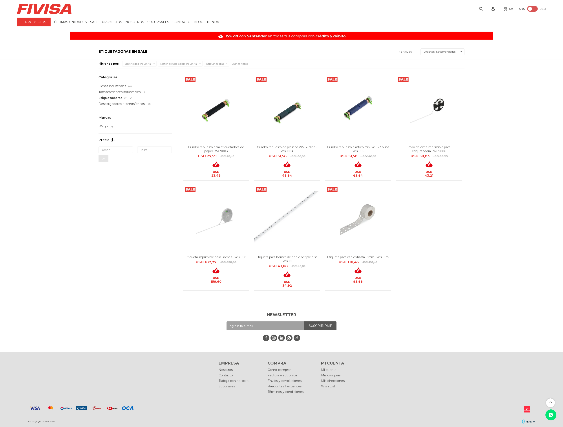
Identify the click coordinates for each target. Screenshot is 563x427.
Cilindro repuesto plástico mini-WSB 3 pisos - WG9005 (358, 149)
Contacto (181, 22)
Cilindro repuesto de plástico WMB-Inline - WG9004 (287, 149)
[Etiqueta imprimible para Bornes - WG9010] (216, 218)
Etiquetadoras (215, 63)
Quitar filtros (240, 63)
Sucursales (158, 22)
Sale (94, 22)
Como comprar (279, 370)
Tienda (213, 22)
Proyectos (112, 22)
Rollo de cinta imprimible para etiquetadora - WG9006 (429, 149)
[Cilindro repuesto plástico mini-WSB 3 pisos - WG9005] (358, 108)
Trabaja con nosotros (234, 381)
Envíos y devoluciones (285, 381)
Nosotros (134, 22)
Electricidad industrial (138, 63)
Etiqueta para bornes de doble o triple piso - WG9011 (287, 259)
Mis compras (330, 375)
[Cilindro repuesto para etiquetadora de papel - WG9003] (216, 108)
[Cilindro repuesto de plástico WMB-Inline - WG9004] (287, 108)
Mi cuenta (328, 370)
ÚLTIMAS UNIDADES (70, 22)
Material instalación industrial (178, 63)
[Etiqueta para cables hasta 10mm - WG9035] (358, 218)
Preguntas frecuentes (285, 386)
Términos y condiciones (285, 392)
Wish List (328, 386)
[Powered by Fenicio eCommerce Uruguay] (528, 421)
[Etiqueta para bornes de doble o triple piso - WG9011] (287, 218)
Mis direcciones (333, 381)
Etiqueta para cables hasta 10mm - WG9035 (358, 257)
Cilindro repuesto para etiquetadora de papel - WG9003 (216, 149)
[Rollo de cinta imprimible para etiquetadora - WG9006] (429, 108)
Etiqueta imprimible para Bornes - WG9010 (216, 257)
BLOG (198, 22)
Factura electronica (282, 375)
